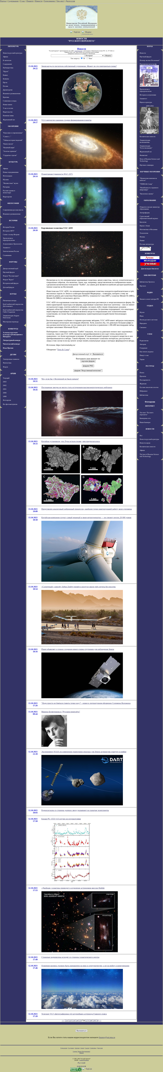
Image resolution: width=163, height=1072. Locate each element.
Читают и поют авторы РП (149, 299)
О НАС (149, 334)
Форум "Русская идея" (11, 276)
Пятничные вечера (9, 300)
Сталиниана (7, 255)
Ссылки (87, 1048)
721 (66, 1020)
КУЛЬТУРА (13, 162)
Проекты (143, 376)
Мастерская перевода (10, 322)
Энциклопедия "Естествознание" (146, 147)
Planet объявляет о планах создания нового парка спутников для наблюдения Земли (77, 649)
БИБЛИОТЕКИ (150, 275)
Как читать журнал (146, 352)
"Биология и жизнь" (147, 194)
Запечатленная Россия (11, 251)
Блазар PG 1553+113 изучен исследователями (61, 819)
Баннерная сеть (145, 418)
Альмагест (6, 248)
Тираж (142, 359)
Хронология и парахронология (9, 239)
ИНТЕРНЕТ (150, 406)
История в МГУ (8, 231)
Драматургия (7, 90)
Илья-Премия (8, 348)
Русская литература (147, 244)
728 (90, 1020)
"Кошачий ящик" (9, 148)
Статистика (93, 1048)
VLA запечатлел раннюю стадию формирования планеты (66, 120)
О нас (22, 1)
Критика (6, 97)
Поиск (142, 373)
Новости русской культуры (12, 53)
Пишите (29, 1)
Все (141, 435)
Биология (143, 222)
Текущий (6, 378)
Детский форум (8, 287)
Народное (143, 323)
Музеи (142, 312)
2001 (4, 389)
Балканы (6, 79)
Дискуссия (70, 1)
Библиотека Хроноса (147, 282)
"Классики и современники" (13, 133)
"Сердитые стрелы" (10, 155)
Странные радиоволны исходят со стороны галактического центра (70, 957)
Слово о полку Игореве (11, 234)
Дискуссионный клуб (10, 268)
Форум (5, 367)
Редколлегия (144, 341)
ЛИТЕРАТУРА (13, 46)
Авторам (143, 344)
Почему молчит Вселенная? (150, 60)
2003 (4, 382)
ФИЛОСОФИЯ (13, 203)
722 (69, 1020)
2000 (4, 393)
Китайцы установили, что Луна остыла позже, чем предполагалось (70, 441)
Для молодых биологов (150, 269)
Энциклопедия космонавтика (145, 141)
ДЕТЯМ (13, 355)
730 (97, 1020)
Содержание (13, 1)
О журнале (143, 348)
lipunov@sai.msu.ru (107, 1037)
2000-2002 (150, 106)
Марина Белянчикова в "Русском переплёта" (60, 712)
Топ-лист (60, 1)
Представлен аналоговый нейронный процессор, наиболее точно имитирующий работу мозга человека (86, 509)
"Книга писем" (8, 144)
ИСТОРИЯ (13, 220)
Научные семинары (147, 165)
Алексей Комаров (84, 1060)
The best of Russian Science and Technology (149, 455)
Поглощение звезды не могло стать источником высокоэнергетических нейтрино (76, 387)
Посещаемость (145, 380)
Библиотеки (144, 395)
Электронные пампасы (11, 359)
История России (9, 227)
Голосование (49, 1)
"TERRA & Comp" (146, 184)
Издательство (8, 112)
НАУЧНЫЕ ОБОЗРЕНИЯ (150, 172)
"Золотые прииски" (10, 151)
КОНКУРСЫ (13, 329)
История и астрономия (148, 95)
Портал (3, 1)
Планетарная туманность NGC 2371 (57, 174)
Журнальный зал (9, 120)
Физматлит (143, 155)
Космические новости (147, 136)
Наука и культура (146, 102)
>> (100, 1020)
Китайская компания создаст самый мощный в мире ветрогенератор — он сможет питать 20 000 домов (86, 517)
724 (76, 1020)
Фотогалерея (7, 176)
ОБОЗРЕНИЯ (13, 126)
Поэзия (5, 86)
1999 (4, 396)
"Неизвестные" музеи (10, 183)
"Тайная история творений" (13, 140)
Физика (142, 237)
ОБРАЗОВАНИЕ (150, 200)
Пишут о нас (144, 355)
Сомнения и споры (9, 101)
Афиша (5, 57)
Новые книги (7, 104)
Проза (5, 82)
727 (86, 1020)
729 (93, 1020)
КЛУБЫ (13, 294)
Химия (142, 240)
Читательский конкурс (11, 344)
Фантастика (7, 363)
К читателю (7, 60)
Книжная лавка (8, 116)
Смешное (143, 327)
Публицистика (8, 68)
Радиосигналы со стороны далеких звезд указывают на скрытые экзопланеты (75, 810)
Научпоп (143, 286)
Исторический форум (10, 283)
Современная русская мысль (13, 210)
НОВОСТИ (150, 429)
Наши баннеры (145, 422)
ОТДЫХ (150, 306)
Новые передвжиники (10, 172)
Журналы (143, 384)
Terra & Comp (63, 350)
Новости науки (145, 443)
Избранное (143, 391)
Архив (82, 1048)
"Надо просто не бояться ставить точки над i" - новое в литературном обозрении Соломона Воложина (86, 703)
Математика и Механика (148, 229)
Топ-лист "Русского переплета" (146, 414)
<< (63, 1020)
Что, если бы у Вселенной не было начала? (60, 379)
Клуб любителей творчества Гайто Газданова (13, 311)
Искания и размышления (11, 93)
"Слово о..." (7, 136)
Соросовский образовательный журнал (149, 217)
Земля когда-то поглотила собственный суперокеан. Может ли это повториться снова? (79, 66)
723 (72, 1020)
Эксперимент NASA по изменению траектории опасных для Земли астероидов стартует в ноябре (83, 752)
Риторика (6, 187)
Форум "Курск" (8, 280)
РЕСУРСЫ (150, 366)
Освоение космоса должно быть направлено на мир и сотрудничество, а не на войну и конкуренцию (85, 966)
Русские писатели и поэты (149, 387)
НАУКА (150, 46)
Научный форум (9, 272)
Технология (144, 233)
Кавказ (5, 75)
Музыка (6, 179)
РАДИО (150, 292)
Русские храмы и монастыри (9, 192)
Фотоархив (7, 400)
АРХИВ (13, 373)
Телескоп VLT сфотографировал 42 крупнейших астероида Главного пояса (74, 1014)
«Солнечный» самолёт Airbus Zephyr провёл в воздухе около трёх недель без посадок (78, 587)
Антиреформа (145, 213)
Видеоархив (7, 197)
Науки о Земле (145, 226)
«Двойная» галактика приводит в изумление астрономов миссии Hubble (73, 888)
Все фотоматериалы (10, 404)
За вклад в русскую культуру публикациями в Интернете (13, 334)
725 (79, 1020)
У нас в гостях (8, 108)
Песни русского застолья (148, 320)
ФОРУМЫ (13, 262)
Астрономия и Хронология (12, 244)
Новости (38, 1)
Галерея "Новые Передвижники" (81, 1051)
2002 (4, 385)
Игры (142, 316)
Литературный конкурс (12, 340)
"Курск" (6, 71)
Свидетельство (78, 51)
